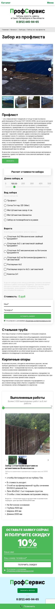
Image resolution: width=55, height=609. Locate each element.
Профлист (11, 200)
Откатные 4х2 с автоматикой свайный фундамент (25, 244)
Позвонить (29, 606)
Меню (50, 2)
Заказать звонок (27, 590)
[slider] (14, 187)
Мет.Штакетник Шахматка (19, 215)
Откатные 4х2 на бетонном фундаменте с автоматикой (27, 258)
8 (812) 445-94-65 (27, 22)
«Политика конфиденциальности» (38, 321)
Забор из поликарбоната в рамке (22, 220)
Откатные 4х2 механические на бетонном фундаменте (27, 251)
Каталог (6, 2)
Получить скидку (27, 565)
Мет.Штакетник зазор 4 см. (20, 210)
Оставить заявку (27, 316)
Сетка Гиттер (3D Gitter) (18, 205)
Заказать (10, 161)
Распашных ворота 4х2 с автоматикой (25, 269)
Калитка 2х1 (12, 274)
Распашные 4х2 (14, 264)
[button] (5, 69)
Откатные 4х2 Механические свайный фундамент (25, 237)
